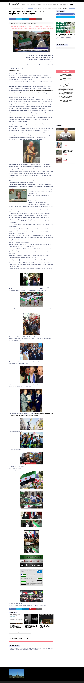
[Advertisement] (65, 60)
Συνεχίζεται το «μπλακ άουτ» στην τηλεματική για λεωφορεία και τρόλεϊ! (58, 8)
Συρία (23, 15)
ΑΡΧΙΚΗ (23, 4)
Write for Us (26, 1)
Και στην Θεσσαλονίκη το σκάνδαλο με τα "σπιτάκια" (65, 35)
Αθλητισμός (58, 185)
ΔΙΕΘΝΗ (44, 4)
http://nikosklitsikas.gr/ (14, 70)
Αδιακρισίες (65, 186)
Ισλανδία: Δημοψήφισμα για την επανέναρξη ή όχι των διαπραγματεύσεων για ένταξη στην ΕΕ (20, 8)
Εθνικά (72, 188)
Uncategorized (41, 8)
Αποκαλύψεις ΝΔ (62, 189)
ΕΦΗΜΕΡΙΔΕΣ (59, 4)
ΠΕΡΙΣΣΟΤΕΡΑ (65, 4)
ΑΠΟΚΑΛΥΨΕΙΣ (49, 4)
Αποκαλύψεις (64, 185)
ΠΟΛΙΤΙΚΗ (27, 4)
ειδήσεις (68, 185)
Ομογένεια (58, 188)
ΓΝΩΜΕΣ (54, 4)
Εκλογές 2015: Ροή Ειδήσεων (65, 188)
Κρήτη (58, 189)
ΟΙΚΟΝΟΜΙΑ (33, 4)
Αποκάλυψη (70, 186)
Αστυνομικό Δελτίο (59, 186)
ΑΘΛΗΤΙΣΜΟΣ (39, 4)
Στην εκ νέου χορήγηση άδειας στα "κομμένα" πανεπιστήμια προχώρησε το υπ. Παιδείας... (31, 26)
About (20, 1)
